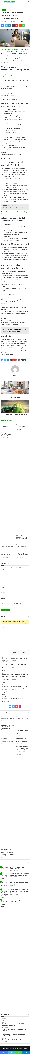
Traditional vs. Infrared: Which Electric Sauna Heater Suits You (7, 727)
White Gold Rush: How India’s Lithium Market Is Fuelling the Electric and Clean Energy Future (19, 686)
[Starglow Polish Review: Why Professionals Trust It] (6, 667)
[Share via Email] (22, 360)
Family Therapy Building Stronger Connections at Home (22, 554)
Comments (24, 652)
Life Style (8, 7)
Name (3, 587)
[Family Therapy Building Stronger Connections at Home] (22, 548)
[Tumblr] (11, 360)
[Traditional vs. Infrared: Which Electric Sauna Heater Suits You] (6, 659)
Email (3, 592)
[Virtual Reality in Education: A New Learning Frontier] (5, 885)
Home (3, 7)
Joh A (15, 375)
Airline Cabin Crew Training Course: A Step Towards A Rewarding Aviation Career (22, 538)
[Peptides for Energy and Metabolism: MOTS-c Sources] (6, 699)
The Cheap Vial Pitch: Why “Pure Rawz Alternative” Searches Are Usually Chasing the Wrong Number (7, 852)
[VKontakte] (19, 360)
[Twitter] (5, 360)
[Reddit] (16, 360)
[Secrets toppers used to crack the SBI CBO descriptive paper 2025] (5, 877)
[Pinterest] (13, 360)
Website (3, 598)
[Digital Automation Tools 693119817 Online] (5, 869)
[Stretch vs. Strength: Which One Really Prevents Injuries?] (5, 954)
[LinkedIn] (8, 360)
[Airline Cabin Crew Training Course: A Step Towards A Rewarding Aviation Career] (22, 479)
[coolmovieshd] (9, 2)
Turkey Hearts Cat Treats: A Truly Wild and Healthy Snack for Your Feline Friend (19, 891)
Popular (14, 652)
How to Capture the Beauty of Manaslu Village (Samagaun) (6, 554)
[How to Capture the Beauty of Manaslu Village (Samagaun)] (7, 548)
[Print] (24, 360)
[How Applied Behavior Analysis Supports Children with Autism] (7, 428)
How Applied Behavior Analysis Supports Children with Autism (7, 434)
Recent (4, 652)
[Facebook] (2, 360)
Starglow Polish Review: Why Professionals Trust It (22, 732)
